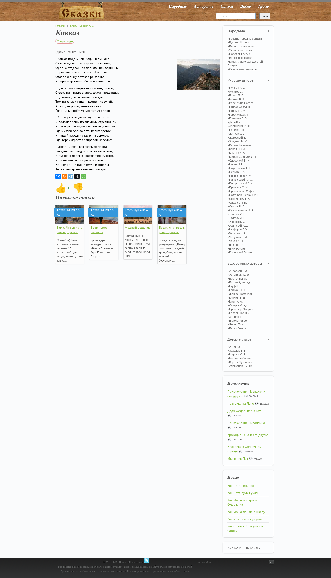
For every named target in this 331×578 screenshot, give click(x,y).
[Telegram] (70, 176)
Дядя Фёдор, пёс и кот (244, 411)
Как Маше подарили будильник (242, 502)
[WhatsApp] (83, 176)
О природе (65, 41)
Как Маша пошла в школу (246, 512)
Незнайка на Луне (240, 403)
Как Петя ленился (240, 485)
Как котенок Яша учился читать (245, 528)
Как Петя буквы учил (242, 493)
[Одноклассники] (64, 176)
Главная (60, 26)
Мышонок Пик (237, 458)
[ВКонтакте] (58, 176)
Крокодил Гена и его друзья (247, 435)
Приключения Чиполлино (246, 423)
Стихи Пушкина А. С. (82, 26)
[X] (77, 176)
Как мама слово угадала (245, 519)
